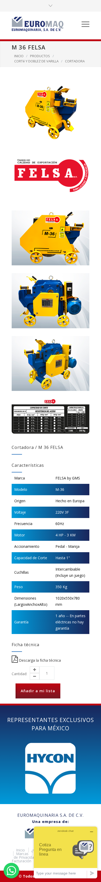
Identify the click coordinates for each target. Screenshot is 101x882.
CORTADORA (75, 61)
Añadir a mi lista (38, 690)
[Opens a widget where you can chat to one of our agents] (65, 852)
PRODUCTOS (40, 56)
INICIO (19, 56)
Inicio (21, 850)
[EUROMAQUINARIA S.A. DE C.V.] (47, 24)
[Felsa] (50, 175)
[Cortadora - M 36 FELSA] (50, 112)
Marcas (23, 853)
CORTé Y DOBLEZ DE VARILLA (36, 61)
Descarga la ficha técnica (39, 660)
